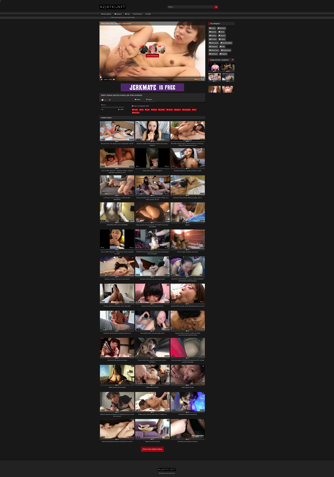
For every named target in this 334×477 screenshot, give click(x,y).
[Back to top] (329, 472)
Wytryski (224, 54)
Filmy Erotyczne (137, 14)
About (138, 99)
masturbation (187, 109)
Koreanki (213, 39)
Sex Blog (148, 14)
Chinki (222, 31)
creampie (162, 109)
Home (102, 17)
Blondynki (222, 28)
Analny (213, 28)
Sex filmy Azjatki (227, 42)
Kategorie (119, 14)
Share (150, 99)
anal (142, 109)
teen (195, 109)
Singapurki (214, 46)
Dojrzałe (213, 35)
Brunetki (213, 31)
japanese (178, 109)
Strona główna (107, 14)
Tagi (128, 14)
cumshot (170, 109)
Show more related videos (152, 449)
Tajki (223, 46)
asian (148, 109)
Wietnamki (214, 54)
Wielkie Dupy (226, 50)
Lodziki (107, 17)
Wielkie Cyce (214, 50)
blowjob (155, 109)
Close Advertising (152, 55)
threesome (136, 112)
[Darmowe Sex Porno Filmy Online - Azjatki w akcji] (113, 7)
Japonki (223, 35)
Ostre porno (214, 42)
